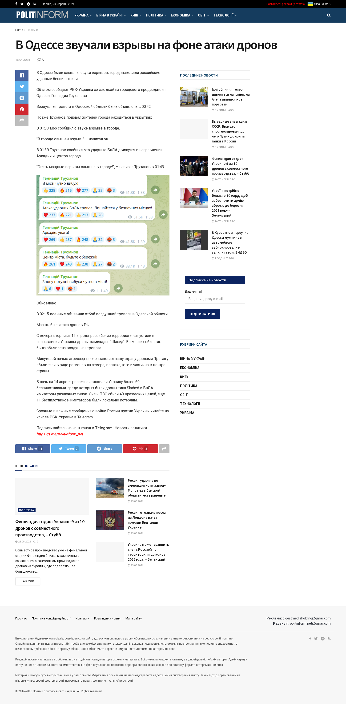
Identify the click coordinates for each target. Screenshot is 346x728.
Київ (134, 15)
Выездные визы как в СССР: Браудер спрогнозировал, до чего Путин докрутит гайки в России (229, 131)
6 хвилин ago (224, 110)
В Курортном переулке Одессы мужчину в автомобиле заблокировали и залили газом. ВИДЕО (230, 242)
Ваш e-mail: (193, 291)
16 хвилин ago (224, 179)
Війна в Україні (109, 15)
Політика (154, 15)
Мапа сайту (133, 618)
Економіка (180, 15)
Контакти (82, 618)
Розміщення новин (107, 618)
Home (19, 30)
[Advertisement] (215, 456)
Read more (28, 581)
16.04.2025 (22, 59)
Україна (81, 15)
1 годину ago (224, 258)
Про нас (21, 618)
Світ (202, 15)
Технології (223, 15)
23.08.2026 (24, 541)
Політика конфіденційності (51, 618)
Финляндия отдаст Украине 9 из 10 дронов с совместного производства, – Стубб (49, 528)
